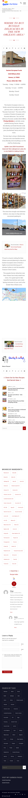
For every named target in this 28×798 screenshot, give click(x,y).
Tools (14, 563)
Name (22, 645)
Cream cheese (7, 503)
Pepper (15, 537)
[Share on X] (6, 48)
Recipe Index (14, 574)
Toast (15, 559)
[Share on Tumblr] (15, 48)
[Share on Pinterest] (12, 48)
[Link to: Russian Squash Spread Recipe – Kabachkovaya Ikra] (4, 388)
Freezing (20, 507)
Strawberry (6, 559)
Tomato (6, 563)
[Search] (20, 3)
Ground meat (18, 511)
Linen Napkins (15, 516)
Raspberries (7, 550)
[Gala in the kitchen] (11, 3)
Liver (5, 520)
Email (22, 650)
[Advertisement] (14, 317)
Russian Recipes (18, 550)
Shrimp (14, 555)
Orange (6, 533)
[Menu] (24, 3)
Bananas (6, 472)
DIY (5, 507)
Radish (14, 546)
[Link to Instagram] (21, 48)
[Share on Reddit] (18, 48)
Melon (16, 524)
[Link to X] (22, 794)
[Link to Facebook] (18, 794)
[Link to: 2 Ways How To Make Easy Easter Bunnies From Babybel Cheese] (4, 421)
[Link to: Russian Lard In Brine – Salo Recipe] (4, 394)
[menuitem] (20, 3)
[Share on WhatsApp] (9, 48)
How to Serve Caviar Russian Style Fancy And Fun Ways (14, 247)
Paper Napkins (16, 533)
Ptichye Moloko (9, 121)
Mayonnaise (7, 524)
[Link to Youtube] (24, 48)
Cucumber (18, 503)
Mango (13, 520)
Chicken (15, 490)
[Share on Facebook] (3, 48)
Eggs (12, 507)
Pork (14, 542)
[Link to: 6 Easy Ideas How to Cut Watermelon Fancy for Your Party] (4, 415)
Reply (11, 612)
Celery (6, 485)
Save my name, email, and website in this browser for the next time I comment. (13, 655)
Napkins (6, 529)
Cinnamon (18, 494)
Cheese (6, 490)
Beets (14, 472)
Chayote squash (15, 485)
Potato (6, 546)
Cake (14, 481)
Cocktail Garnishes (8, 498)
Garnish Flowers (5, 782)
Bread (5, 477)
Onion (15, 529)
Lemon (6, 516)
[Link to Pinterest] (20, 794)
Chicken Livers (7, 494)
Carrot (22, 481)
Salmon (6, 555)
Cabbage (6, 481)
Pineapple (6, 542)
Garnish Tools (7, 511)
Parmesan (6, 537)
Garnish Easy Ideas (6, 780)
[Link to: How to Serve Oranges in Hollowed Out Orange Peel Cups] (4, 409)
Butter (13, 477)
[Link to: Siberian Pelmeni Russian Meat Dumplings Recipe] (4, 400)
